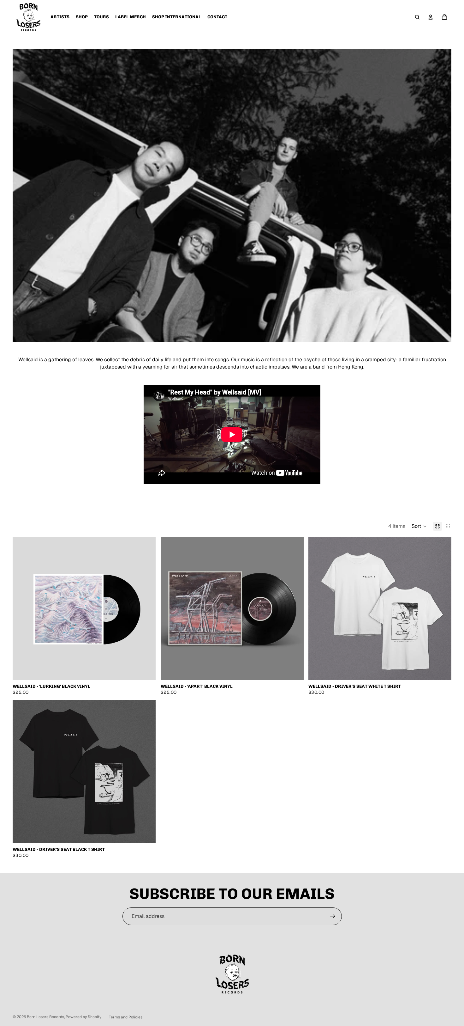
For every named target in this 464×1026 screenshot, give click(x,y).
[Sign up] (333, 916)
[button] (419, 526)
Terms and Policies (125, 1017)
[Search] (417, 17)
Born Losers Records (45, 1016)
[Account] (430, 17)
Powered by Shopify (83, 1016)
